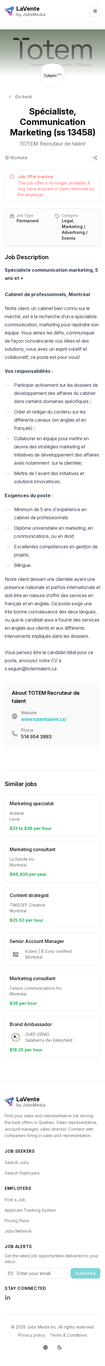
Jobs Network (18, 1231)
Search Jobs (17, 1162)
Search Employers (22, 1172)
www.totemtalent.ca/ (43, 719)
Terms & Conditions (68, 1335)
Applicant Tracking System (30, 1210)
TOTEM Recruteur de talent (52, 144)
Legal (67, 220)
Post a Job (15, 1199)
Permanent (28, 220)
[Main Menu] (95, 11)
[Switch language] (45, 1347)
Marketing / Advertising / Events (75, 232)
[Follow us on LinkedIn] (7, 1298)
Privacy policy (31, 1335)
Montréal (18, 157)
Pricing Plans (17, 1220)
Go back (23, 96)
